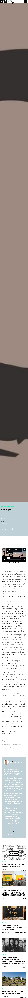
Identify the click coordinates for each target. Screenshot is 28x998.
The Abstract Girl (6, 519)
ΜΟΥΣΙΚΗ (4, 954)
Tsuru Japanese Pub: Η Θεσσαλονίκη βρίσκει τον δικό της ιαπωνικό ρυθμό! (14, 927)
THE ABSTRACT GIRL (7, 507)
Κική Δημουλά (5, 748)
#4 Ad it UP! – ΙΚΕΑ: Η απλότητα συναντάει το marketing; (13, 866)
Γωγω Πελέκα (23, 870)
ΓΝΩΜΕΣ (4, 861)
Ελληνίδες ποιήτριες (16, 744)
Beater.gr (24, 967)
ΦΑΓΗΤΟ (4, 922)
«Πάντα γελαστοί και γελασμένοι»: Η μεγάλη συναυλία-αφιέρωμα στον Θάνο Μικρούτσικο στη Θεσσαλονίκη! (13, 960)
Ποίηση (12, 748)
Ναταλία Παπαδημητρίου (20, 933)
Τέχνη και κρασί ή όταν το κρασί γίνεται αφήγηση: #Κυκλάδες (13, 993)
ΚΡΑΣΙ (3, 988)
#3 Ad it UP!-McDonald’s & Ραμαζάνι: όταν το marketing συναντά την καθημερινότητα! (13, 893)
